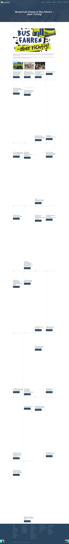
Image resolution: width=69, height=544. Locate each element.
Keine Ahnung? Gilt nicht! (28, 406)
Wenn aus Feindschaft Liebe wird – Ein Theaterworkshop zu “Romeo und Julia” (18, 153)
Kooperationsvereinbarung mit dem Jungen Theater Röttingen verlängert (28, 91)
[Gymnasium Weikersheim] (5, 2)
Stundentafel (15, 529)
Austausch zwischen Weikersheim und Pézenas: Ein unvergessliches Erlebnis (40, 137)
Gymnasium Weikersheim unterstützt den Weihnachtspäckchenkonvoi (51, 216)
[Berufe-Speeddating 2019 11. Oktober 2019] (67, 541)
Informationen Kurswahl (42, 528)
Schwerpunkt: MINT (33, 527)
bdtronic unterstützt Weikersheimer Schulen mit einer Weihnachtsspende (51, 153)
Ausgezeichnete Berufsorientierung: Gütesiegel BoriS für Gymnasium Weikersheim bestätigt (17, 282)
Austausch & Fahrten (33, 538)
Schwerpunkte (15, 528)
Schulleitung (50, 527)
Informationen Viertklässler (43, 527)
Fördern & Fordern (24, 528)
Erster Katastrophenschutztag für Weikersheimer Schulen (39, 200)
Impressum (23, 542)
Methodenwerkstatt (24, 529)
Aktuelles (14, 537)
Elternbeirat (41, 529)
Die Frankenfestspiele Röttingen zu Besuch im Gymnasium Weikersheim (17, 471)
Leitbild (14, 527)
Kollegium (14, 536)
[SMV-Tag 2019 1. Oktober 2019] (2, 541)
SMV (48, 528)
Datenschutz (27, 542)
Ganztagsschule (24, 527)
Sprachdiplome (33, 537)
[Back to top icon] (55, 542)
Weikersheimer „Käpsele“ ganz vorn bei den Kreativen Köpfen (29, 518)
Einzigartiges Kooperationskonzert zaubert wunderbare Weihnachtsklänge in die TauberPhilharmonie (28, 264)
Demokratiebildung (33, 536)
